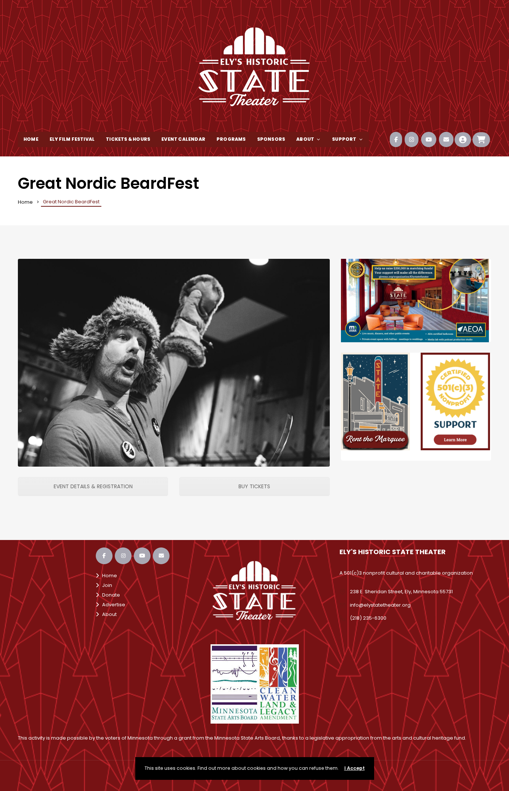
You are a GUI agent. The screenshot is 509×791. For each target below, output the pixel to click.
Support (344, 139)
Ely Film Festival (72, 139)
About (305, 139)
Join (105, 585)
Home (30, 139)
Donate (109, 594)
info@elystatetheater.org (380, 605)
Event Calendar (183, 139)
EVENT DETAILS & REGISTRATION (93, 486)
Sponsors (271, 139)
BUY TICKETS (254, 486)
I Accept (354, 768)
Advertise (112, 604)
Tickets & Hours (128, 139)
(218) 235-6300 (368, 618)
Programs (231, 139)
